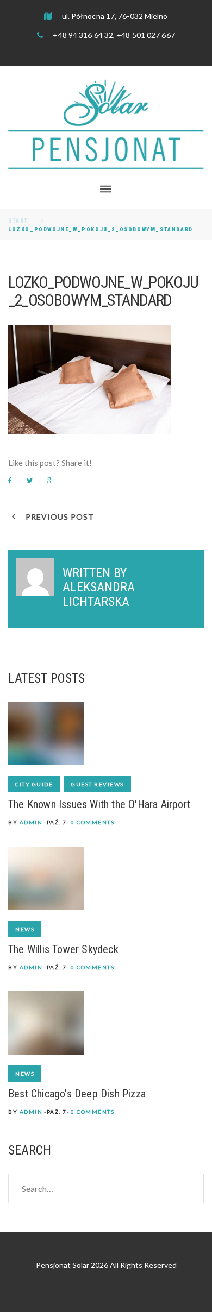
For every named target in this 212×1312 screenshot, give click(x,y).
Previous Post (60, 516)
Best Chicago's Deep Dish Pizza (77, 1093)
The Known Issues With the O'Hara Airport (99, 804)
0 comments (92, 822)
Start (18, 221)
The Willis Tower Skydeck (63, 949)
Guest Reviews (97, 784)
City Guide (34, 784)
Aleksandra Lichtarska (99, 594)
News (24, 929)
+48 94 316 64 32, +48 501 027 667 (112, 35)
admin (31, 822)
